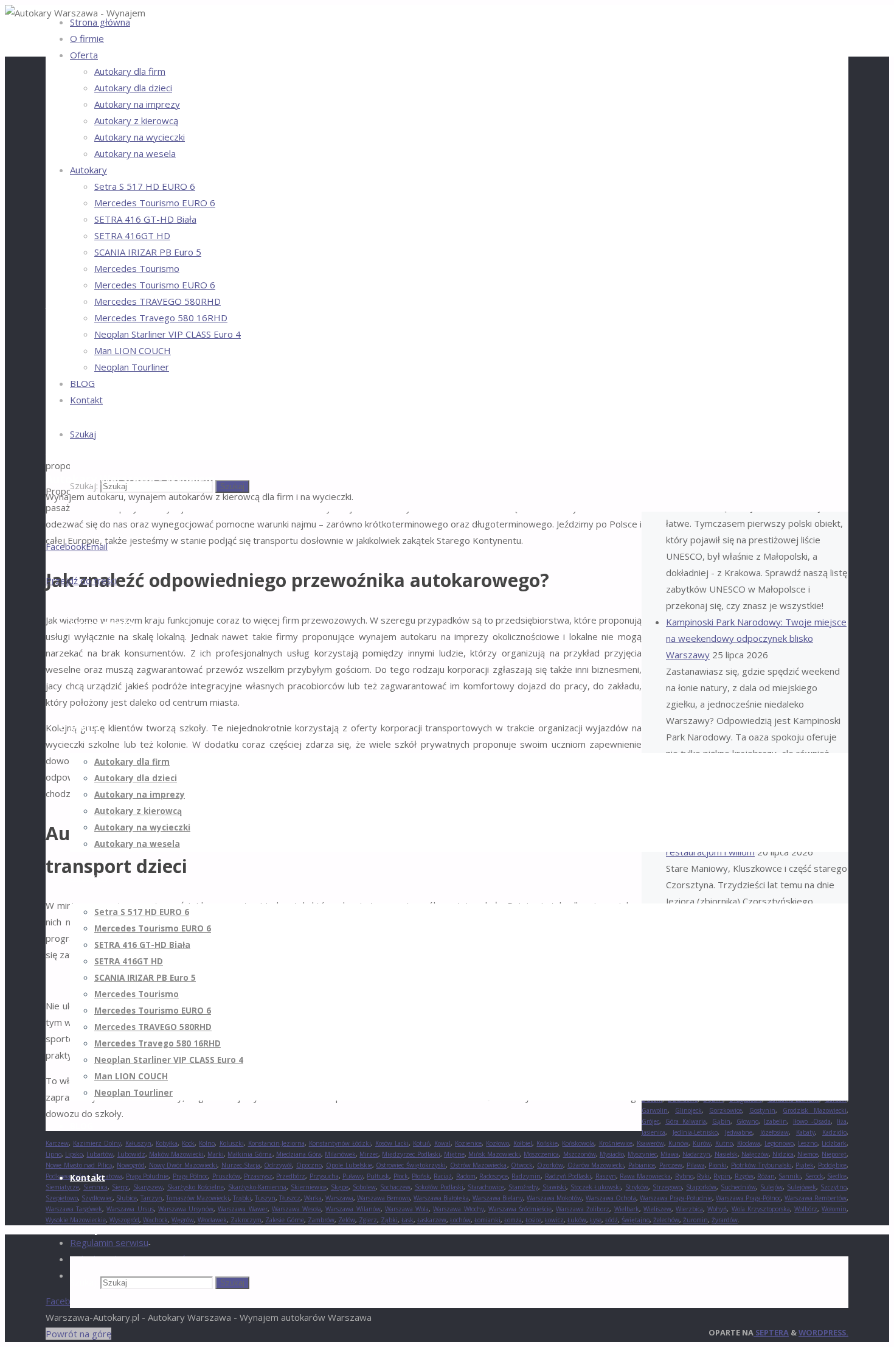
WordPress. (823, 1332)
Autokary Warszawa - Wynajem (130, 479)
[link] (83, 434)
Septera (771, 1332)
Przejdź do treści (81, 580)
